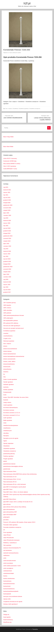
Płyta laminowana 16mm (9, 471)
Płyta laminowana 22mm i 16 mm (12, 479)
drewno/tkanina (7, 369)
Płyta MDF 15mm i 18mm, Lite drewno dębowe (15, 492)
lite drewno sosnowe (8, 410)
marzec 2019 (6, 253)
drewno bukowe (7, 351)
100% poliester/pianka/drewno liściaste (13, 315)
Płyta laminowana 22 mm (10, 476)
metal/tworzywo (7, 430)
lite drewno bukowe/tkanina (10, 407)
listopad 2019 (6, 233)
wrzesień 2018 (7, 269)
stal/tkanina (6, 555)
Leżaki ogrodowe (7, 405)
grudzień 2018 (7, 261)
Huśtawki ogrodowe (8, 384)
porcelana (6, 519)
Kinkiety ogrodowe (8, 389)
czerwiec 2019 (7, 246)
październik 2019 (7, 236)
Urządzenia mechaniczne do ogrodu (12, 601)
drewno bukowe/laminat (9, 353)
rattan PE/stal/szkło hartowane (11, 540)
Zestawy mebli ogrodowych (10, 604)
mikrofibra (6, 433)
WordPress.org (7, 622)
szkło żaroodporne (8, 568)
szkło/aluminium (7, 570)
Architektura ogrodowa (9, 330)
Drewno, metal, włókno (9, 361)
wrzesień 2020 (7, 207)
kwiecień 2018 (7, 282)
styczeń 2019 (6, 259)
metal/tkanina (6, 428)
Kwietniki (5, 400)
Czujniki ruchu (7, 338)
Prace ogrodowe (7, 532)
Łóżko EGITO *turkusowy (10, 158)
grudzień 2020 (7, 200)
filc (4, 374)
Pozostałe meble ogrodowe (10, 524)
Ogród (5, 440)
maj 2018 (5, 279)
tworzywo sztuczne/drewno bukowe (12, 596)
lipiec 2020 (6, 213)
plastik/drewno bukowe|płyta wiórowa (13, 466)
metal (4, 423)
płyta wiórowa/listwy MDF (10, 512)
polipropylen (6, 517)
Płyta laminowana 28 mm (10, 481)
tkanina (5, 576)
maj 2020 (5, 218)
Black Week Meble (8, 146)
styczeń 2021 (6, 197)
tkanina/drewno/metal (9, 583)
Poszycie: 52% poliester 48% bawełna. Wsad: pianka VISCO (19, 522)
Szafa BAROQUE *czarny (10, 168)
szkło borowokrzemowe (9, 560)
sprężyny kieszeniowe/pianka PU (12, 548)
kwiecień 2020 (7, 220)
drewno (5, 346)
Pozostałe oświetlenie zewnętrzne (12, 527)
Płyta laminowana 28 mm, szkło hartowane (14, 484)
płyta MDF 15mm (7, 489)
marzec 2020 (6, 223)
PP (4, 530)
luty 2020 (5, 225)
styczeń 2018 (6, 289)
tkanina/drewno (7, 581)
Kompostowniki (7, 392)
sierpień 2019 (6, 241)
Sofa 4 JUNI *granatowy (9, 166)
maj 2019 (5, 248)
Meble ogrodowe (7, 420)
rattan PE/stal (7, 535)
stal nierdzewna (7, 550)
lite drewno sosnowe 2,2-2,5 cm (11, 412)
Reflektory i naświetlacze (10, 542)
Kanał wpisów (7, 617)
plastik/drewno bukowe (9, 464)
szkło (4, 558)
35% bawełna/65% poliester (10, 320)
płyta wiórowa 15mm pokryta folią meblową (14, 507)
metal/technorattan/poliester (10, 425)
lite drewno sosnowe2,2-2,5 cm (11, 415)
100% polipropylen (8, 318)
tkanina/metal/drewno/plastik (10, 591)
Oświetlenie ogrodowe (23, 108)
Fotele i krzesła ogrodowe (10, 379)
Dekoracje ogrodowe (8, 341)
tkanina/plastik (7, 594)
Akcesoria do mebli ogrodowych (11, 325)
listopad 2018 (6, 264)
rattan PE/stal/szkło (8, 537)
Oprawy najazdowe (8, 443)
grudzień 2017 (7, 292)
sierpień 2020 (6, 210)
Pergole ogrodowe (8, 458)
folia (4, 377)
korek (4, 394)
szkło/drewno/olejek (8, 573)
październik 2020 (7, 205)
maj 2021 (5, 187)
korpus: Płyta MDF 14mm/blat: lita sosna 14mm (15, 397)
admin (19, 52)
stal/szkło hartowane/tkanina (10, 553)
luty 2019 (5, 256)
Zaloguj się (6, 614)
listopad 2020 (6, 202)
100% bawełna (7, 305)
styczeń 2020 (6, 228)
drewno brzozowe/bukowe (10, 348)
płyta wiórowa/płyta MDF (9, 514)
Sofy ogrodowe (7, 545)
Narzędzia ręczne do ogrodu (10, 438)
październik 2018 (7, 266)
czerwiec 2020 (7, 215)
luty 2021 (5, 195)
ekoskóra (5, 371)
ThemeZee (35, 629)
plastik (5, 461)
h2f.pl (27, 3)
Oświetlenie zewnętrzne (34, 108)
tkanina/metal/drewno (9, 588)
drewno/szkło (6, 366)
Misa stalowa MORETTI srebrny (11, 163)
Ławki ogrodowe (7, 417)
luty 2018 (5, 287)
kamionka (5, 387)
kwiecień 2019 (7, 251)
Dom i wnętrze (8, 108)
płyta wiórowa (7, 504)
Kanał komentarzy (8, 619)
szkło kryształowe (8, 563)
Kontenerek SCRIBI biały (9, 161)
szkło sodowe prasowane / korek (12, 565)
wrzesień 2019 (7, 238)
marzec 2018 (6, 284)
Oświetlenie (15, 108)
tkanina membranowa (9, 578)
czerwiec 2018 (7, 277)
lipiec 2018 (6, 274)
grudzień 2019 (7, 230)
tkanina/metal (6, 586)
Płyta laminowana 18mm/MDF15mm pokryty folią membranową (19, 474)
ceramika (5, 333)
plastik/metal (6, 469)
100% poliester (7, 313)
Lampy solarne (7, 402)
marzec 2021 (6, 192)
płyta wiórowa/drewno (9, 509)
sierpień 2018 (6, 271)
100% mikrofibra (7, 310)
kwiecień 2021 (7, 190)
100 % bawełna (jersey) (9, 302)
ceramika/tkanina (7, 336)
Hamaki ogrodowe (8, 382)
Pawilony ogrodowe (8, 456)
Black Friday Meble (8, 136)
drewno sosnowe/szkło (9, 359)
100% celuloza (7, 307)
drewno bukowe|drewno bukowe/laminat (13, 356)
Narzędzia (6, 435)
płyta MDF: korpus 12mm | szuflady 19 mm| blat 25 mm (17, 501)
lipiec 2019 (6, 243)
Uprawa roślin (7, 599)
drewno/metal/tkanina (9, 364)
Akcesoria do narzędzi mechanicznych (13, 328)
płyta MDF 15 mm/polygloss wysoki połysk (14, 487)
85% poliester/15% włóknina (10, 323)
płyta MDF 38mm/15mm (9, 499)
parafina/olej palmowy (9, 453)
